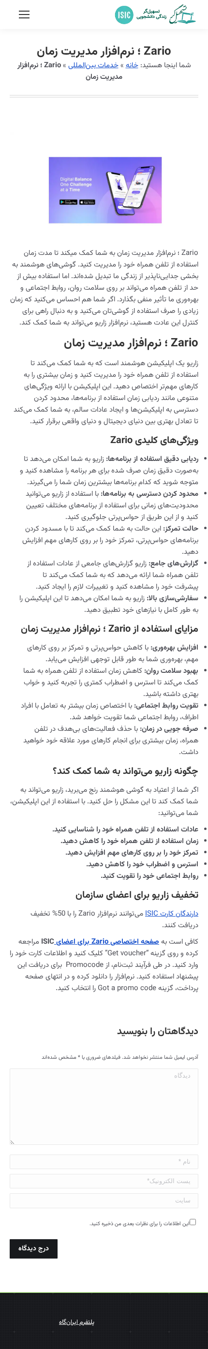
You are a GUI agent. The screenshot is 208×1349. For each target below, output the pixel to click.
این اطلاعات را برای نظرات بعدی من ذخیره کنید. (139, 1224)
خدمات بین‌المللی (93, 65)
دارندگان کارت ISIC (171, 913)
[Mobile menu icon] (24, 14)
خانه (132, 65)
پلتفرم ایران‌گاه (76, 1322)
